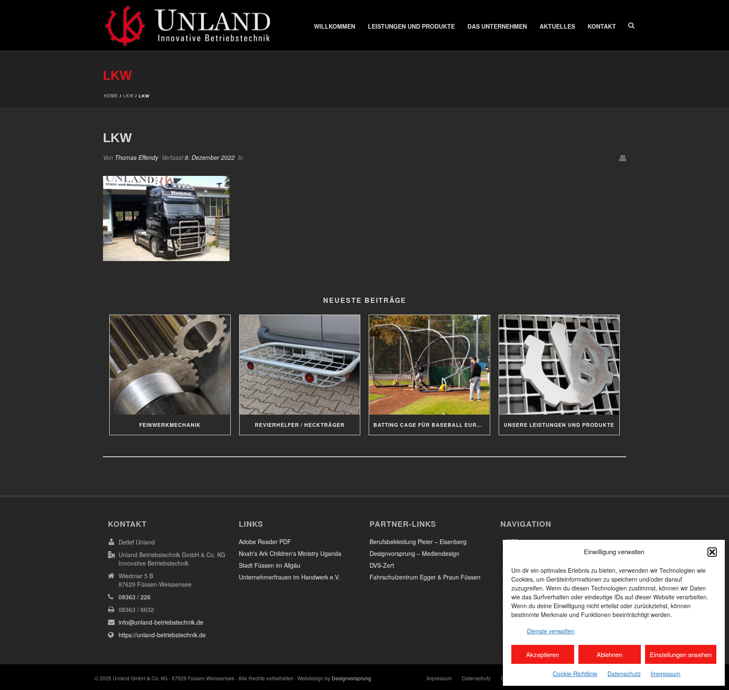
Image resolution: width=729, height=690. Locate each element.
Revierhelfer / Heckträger (300, 425)
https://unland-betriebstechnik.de (162, 635)
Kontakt (602, 26)
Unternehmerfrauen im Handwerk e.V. (289, 577)
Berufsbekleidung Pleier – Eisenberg (418, 541)
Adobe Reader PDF (265, 541)
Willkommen (334, 26)
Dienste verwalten (551, 631)
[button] (712, 552)
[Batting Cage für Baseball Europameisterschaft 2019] (429, 365)
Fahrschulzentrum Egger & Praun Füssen (425, 577)
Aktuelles (557, 26)
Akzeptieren (542, 654)
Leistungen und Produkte (411, 26)
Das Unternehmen (497, 26)
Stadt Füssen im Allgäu (269, 565)
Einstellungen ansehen (681, 654)
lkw (128, 96)
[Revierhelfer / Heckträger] (300, 365)
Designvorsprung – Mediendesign (414, 553)
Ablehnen (609, 654)
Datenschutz (624, 673)
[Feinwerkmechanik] (170, 365)
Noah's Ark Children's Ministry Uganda (290, 553)
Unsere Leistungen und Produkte (559, 425)
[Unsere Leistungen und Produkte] (559, 365)
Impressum (665, 673)
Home (111, 96)
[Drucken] (622, 157)
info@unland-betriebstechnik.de (161, 622)
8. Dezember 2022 (210, 157)
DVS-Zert (382, 565)
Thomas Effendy (136, 157)
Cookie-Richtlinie (575, 673)
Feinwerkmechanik (170, 425)
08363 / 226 (135, 597)
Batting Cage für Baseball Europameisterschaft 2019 (431, 425)
